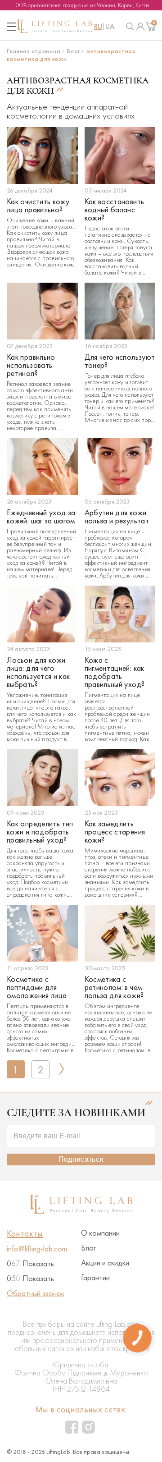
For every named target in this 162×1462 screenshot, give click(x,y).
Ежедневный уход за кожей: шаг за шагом (41, 517)
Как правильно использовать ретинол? (31, 365)
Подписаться (81, 1159)
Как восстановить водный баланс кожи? (114, 209)
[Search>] (130, 27)
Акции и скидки (105, 1263)
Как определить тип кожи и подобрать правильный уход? (40, 832)
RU (98, 26)
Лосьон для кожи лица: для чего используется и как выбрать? (38, 672)
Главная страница (34, 51)
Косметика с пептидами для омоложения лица (37, 987)
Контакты (25, 1233)
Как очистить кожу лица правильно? (38, 205)
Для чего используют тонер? (120, 361)
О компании (100, 1233)
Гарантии (95, 1278)
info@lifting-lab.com (37, 1249)
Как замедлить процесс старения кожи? (115, 832)
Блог (73, 51)
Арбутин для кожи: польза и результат (117, 517)
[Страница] (140, 27)
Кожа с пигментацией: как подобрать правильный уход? (115, 672)
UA (110, 26)
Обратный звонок (35, 1293)
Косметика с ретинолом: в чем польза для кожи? (114, 987)
